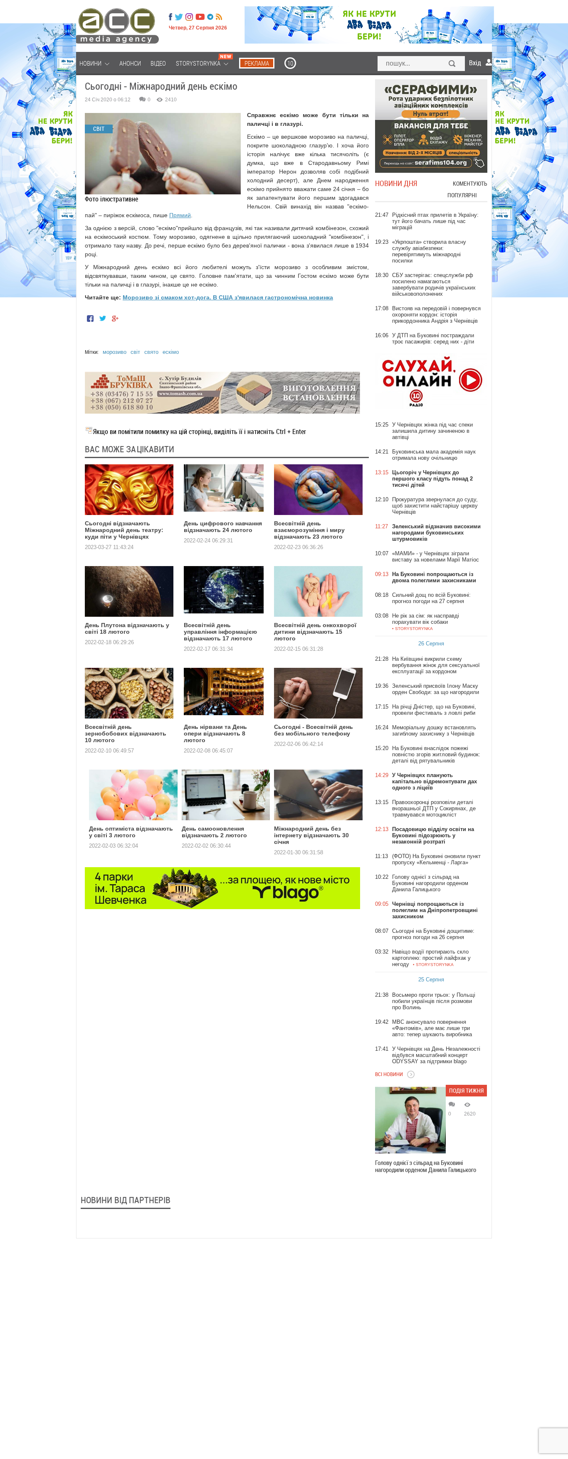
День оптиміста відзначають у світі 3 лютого (131, 832)
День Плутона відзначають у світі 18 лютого (127, 628)
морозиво (114, 352)
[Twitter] (179, 17)
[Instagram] (190, 17)
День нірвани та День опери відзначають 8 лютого (215, 733)
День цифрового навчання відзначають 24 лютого (223, 526)
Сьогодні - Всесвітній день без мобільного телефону (313, 730)
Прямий (180, 215)
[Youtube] (200, 17)
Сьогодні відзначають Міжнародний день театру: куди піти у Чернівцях (124, 530)
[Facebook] (170, 17)
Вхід (475, 62)
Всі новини (389, 1074)
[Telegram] (210, 17)
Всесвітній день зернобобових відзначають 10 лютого (125, 733)
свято (151, 352)
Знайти (452, 64)
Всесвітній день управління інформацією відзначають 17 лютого (220, 632)
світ (135, 352)
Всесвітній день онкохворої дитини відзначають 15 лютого (315, 632)
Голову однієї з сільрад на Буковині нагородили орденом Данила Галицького (425, 1166)
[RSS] (219, 17)
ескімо (171, 352)
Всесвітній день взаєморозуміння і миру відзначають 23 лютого (309, 530)
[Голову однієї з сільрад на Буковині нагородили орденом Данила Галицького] (410, 1120)
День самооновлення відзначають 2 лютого (214, 832)
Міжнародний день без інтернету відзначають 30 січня (311, 835)
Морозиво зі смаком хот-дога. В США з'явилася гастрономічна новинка (228, 297)
